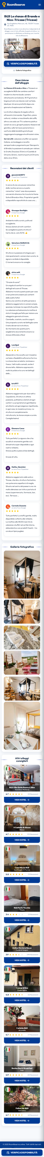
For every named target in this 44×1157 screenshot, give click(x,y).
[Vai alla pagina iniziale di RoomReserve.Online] (14, 5)
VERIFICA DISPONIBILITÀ (24, 1152)
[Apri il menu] (39, 4)
